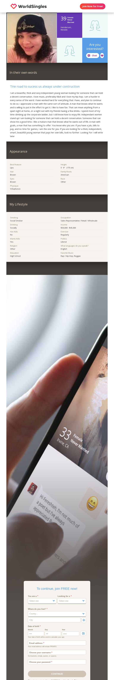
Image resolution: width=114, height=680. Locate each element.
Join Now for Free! (92, 6)
